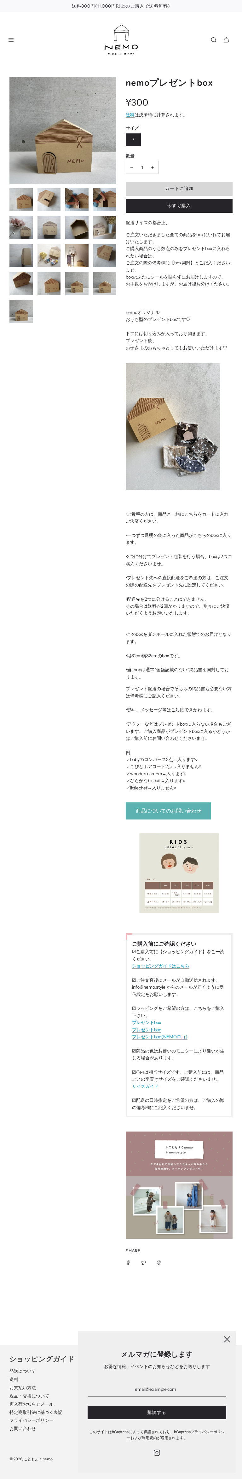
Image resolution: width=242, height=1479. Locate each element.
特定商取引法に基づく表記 (35, 1412)
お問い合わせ (22, 1428)
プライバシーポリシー (31, 1420)
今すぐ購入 (179, 205)
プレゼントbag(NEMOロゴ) (159, 1037)
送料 (130, 115)
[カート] (226, 40)
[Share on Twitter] (143, 1262)
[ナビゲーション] (11, 39)
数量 (130, 156)
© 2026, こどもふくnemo (31, 1459)
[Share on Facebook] (128, 1262)
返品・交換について (29, 1396)
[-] (131, 167)
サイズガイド (145, 1086)
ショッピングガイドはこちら (160, 966)
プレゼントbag (146, 1030)
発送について (22, 1371)
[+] (152, 167)
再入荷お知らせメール (31, 1404)
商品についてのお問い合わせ (168, 810)
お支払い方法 (22, 1387)
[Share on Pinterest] (159, 1262)
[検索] (213, 40)
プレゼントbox (146, 1022)
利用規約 (149, 1437)
